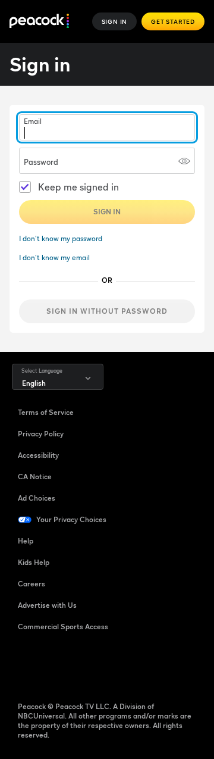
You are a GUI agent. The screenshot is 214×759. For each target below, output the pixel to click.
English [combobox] (34, 383)
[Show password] (184, 161)
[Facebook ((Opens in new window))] (27, 664)
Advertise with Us (47, 605)
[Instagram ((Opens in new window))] (120, 664)
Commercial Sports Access (63, 626)
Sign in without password (106, 311)
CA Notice (35, 476)
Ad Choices (36, 497)
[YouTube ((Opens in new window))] (89, 664)
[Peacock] (39, 22)
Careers (31, 583)
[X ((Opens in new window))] (150, 664)
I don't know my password (60, 238)
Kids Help (33, 562)
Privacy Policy (41, 433)
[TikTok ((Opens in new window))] (58, 664)
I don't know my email (54, 257)
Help (25, 540)
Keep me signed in (78, 187)
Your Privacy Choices (71, 519)
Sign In (115, 21)
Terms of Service (46, 412)
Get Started (173, 21)
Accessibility (38, 455)
